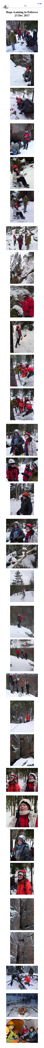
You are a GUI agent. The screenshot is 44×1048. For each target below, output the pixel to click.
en (41, 3)
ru (38, 3)
